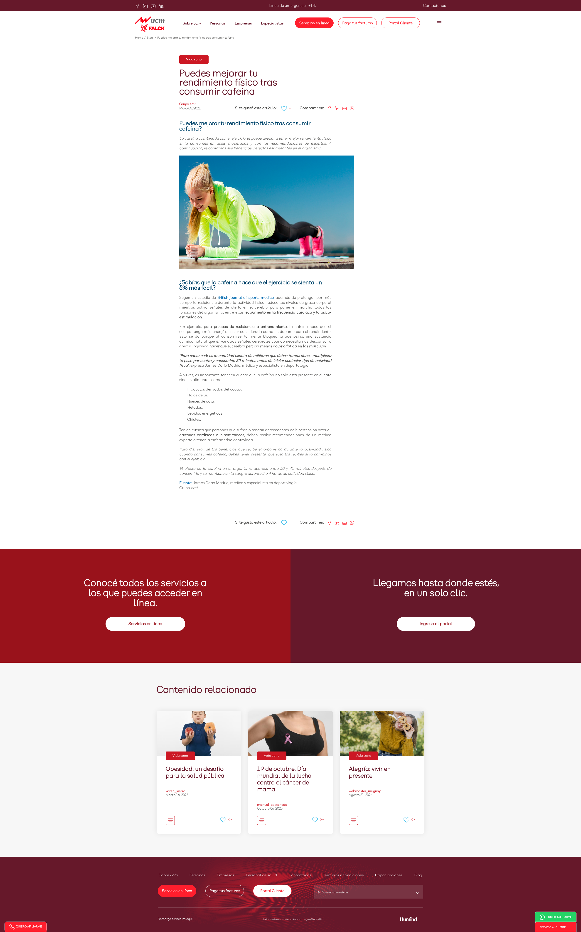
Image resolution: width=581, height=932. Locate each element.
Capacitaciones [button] (389, 875)
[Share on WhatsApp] (350, 108)
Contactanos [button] (299, 875)
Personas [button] (197, 875)
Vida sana (194, 59)
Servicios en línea (314, 23)
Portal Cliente (401, 23)
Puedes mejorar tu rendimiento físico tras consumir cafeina (195, 38)
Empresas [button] (225, 875)
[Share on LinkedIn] (335, 108)
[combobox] (369, 894)
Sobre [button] (168, 875)
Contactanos (434, 5)
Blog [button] (418, 875)
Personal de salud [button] (261, 875)
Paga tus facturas (357, 23)
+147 (312, 5)
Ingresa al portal (436, 624)
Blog (151, 38)
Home (140, 38)
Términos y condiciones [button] (343, 875)
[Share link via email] (343, 108)
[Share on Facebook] (328, 108)
